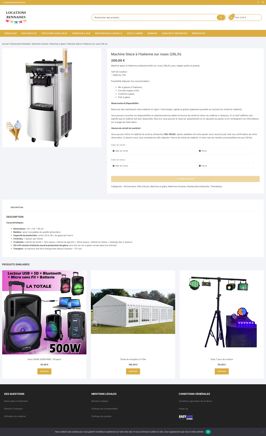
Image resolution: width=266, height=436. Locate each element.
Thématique (10, 33)
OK (208, 432)
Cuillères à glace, (126, 94)
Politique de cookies (101, 416)
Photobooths (29, 33)
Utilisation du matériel (15, 416)
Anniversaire (130, 186)
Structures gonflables (54, 33)
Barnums (152, 33)
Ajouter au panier (185, 179)
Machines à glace (58, 44)
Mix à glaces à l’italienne (130, 87)
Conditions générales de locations (195, 401)
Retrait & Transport (13, 408)
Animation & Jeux (81, 33)
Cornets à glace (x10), (128, 90)
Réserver (44, 371)
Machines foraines (40, 44)
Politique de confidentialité (104, 408)
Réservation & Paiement (16, 401)
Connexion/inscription (14, 3)
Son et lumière (135, 33)
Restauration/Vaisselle (20, 44)
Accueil (5, 44)
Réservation (198, 33)
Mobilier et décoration (174, 33)
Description (17, 207)
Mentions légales (99, 401)
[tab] (17, 207)
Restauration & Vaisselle (108, 33)
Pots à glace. (124, 97)
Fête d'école (143, 186)
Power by (183, 408)
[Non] (262, 431)
